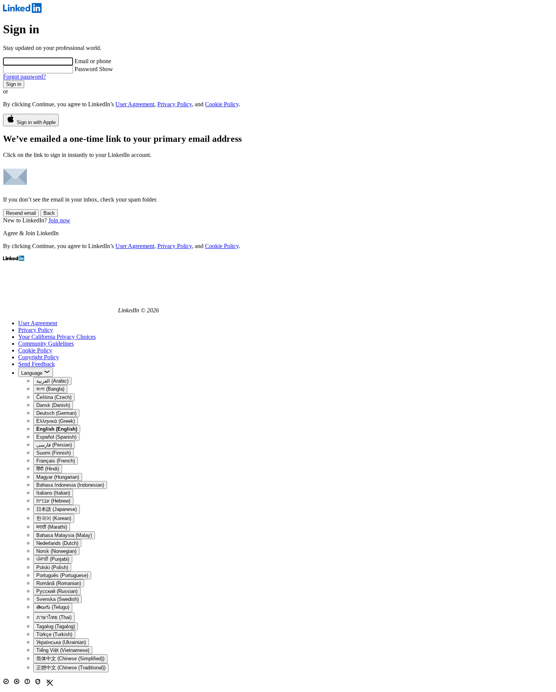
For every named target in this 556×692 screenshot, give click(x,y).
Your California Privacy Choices (57, 337)
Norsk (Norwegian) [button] (56, 551)
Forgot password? (24, 76)
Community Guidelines (46, 343)
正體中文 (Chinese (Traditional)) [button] (71, 667)
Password (87, 69)
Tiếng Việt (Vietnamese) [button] (62, 650)
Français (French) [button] (55, 461)
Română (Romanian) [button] (58, 583)
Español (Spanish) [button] (56, 437)
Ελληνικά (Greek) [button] (55, 421)
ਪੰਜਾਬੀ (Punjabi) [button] (52, 559)
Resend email (21, 213)
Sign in (13, 84)
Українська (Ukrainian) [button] (61, 642)
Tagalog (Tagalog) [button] (55, 626)
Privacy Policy (174, 104)
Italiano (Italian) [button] (53, 493)
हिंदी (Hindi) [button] (47, 469)
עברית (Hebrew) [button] (53, 501)
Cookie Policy (222, 104)
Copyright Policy (38, 357)
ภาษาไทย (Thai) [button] (53, 617)
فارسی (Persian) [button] (54, 445)
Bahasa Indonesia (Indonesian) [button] (70, 485)
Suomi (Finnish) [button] (53, 453)
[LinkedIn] (22, 11)
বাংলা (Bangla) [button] (50, 389)
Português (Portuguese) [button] (62, 575)
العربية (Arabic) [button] (52, 381)
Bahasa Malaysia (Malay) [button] (64, 535)
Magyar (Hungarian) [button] (57, 477)
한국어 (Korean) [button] (53, 518)
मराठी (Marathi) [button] (51, 527)
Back (49, 213)
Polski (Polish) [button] (52, 567)
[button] (56, 429)
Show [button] (106, 69)
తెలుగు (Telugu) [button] (52, 607)
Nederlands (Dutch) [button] (57, 543)
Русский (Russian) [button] (57, 591)
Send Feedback (36, 364)
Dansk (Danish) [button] (53, 405)
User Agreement (134, 104)
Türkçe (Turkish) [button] (54, 634)
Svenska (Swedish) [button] (57, 599)
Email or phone (93, 61)
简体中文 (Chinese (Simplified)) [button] (70, 658)
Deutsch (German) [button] (56, 413)
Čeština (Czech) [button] (53, 397)
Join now (59, 220)
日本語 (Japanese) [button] (56, 509)
